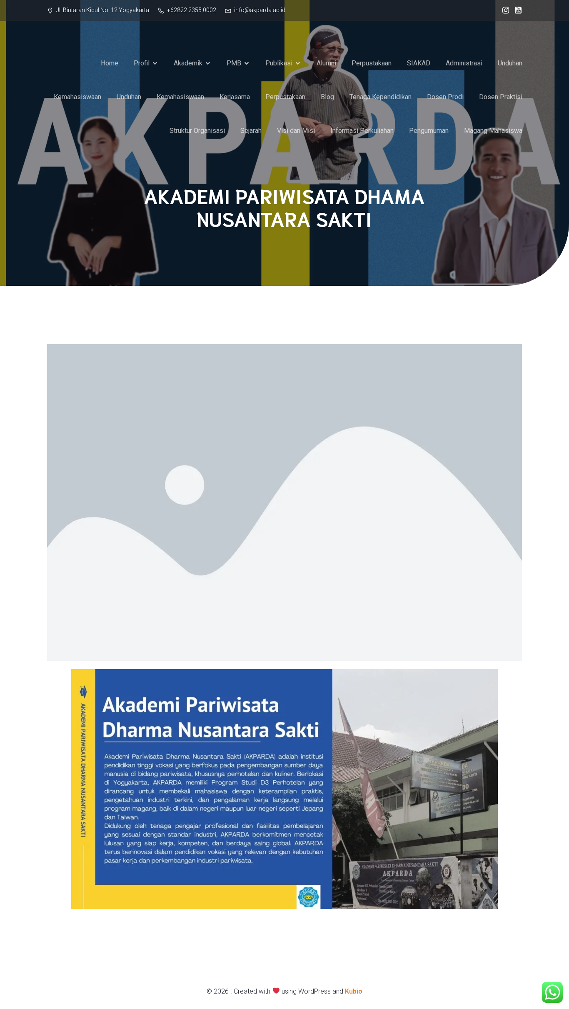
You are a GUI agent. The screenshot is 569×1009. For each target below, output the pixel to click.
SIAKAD (418, 63)
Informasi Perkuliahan (362, 131)
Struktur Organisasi (197, 131)
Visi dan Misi (296, 131)
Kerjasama (235, 97)
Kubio (353, 991)
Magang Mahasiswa (493, 131)
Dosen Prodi (445, 97)
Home (109, 63)
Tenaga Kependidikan (380, 97)
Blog (327, 97)
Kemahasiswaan (77, 97)
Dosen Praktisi (500, 97)
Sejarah (251, 131)
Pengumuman (429, 131)
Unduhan (510, 63)
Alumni (326, 63)
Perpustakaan (372, 63)
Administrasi (464, 63)
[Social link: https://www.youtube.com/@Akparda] (516, 10)
